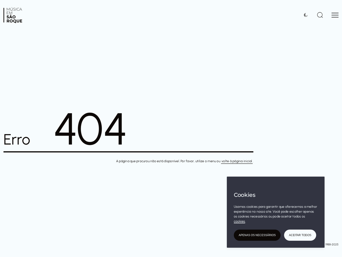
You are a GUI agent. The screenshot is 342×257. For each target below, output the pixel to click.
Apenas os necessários (257, 235)
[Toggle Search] (320, 15)
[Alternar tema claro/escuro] (306, 15)
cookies (239, 221)
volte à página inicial (236, 161)
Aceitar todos (300, 235)
